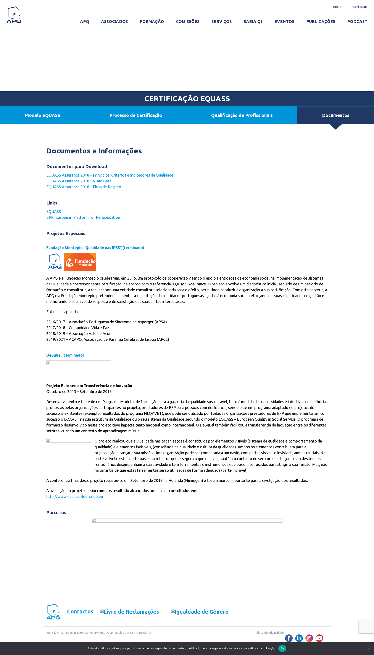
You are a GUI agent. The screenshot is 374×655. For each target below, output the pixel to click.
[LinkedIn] (299, 638)
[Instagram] (309, 638)
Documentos (335, 115)
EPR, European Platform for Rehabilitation (83, 217)
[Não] (368, 648)
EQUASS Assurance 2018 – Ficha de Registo (83, 187)
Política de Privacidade (269, 632)
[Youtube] (319, 638)
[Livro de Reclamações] (126, 612)
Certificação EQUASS (187, 98)
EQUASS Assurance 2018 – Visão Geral (79, 181)
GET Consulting (140, 632)
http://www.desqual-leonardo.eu (74, 496)
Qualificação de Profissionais (242, 115)
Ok (282, 648)
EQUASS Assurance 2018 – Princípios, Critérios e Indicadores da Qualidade (109, 175)
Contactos (80, 611)
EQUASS (53, 211)
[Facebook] (289, 638)
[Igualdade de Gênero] (194, 612)
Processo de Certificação (136, 115)
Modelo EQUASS (42, 115)
